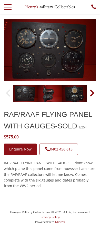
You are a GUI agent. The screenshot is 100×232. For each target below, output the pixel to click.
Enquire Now (20, 149)
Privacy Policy (50, 217)
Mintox (60, 222)
